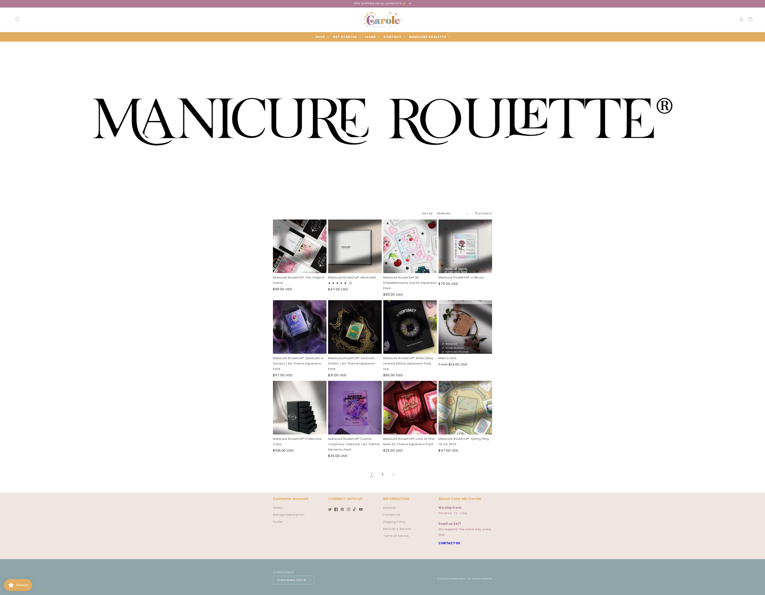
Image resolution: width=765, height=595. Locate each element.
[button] (17, 19)
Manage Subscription (288, 515)
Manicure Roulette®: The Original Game (298, 280)
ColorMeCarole (456, 578)
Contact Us (391, 515)
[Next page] (393, 474)
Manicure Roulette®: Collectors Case (297, 441)
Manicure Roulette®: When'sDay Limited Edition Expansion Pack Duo (408, 363)
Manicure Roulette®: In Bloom (461, 277)
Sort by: (427, 213)
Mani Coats (447, 358)
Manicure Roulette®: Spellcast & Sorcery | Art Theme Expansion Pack (298, 363)
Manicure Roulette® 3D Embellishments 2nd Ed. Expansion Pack (410, 282)
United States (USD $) (291, 580)
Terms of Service (396, 536)
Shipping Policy (394, 522)
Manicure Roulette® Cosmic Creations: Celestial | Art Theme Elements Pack (354, 444)
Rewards (389, 508)
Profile (277, 522)
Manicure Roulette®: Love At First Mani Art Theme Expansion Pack (409, 441)
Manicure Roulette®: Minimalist (352, 277)
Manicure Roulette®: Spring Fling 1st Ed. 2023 (463, 441)
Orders (278, 508)
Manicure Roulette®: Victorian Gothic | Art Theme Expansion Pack (351, 363)
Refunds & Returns (397, 529)
